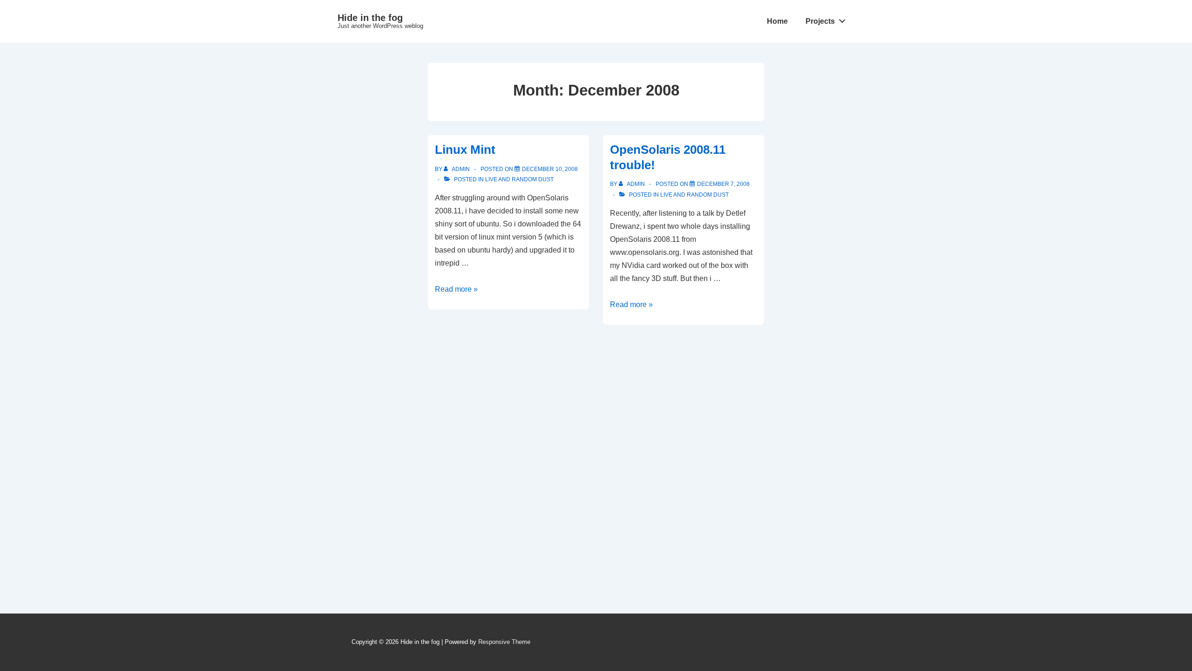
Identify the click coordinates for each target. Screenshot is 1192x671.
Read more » (456, 289)
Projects (820, 21)
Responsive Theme (504, 641)
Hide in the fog (370, 18)
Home (777, 21)
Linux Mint (465, 150)
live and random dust (519, 179)
